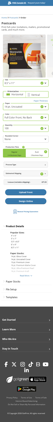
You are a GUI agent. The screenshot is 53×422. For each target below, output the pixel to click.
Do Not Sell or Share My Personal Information (26, 404)
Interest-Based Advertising (26, 401)
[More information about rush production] (45, 151)
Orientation (13, 91)
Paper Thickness (41, 100)
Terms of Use (26, 397)
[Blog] (38, 364)
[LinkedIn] (27, 370)
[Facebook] (6, 364)
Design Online (26, 201)
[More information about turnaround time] (23, 147)
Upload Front (26, 192)
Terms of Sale (41, 397)
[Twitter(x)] (14, 364)
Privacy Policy (12, 397)
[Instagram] (23, 364)
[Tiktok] (31, 364)
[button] (15, 95)
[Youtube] (45, 364)
